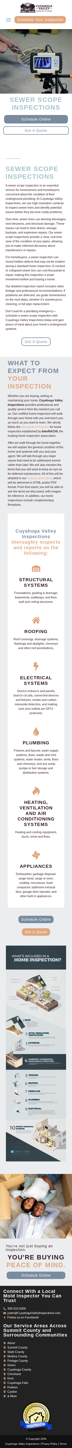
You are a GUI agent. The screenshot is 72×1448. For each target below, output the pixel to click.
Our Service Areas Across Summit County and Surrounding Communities (35, 1330)
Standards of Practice (35, 426)
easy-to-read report (39, 478)
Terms (63, 1443)
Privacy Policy (49, 1443)
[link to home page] (36, 7)
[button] (8, 19)
